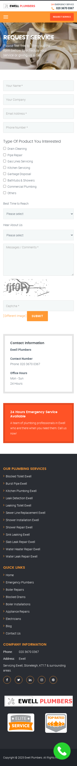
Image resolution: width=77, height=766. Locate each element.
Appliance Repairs (18, 611)
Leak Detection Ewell (19, 498)
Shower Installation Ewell (22, 520)
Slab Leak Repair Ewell (20, 542)
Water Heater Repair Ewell (23, 549)
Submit (37, 316)
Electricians (13, 619)
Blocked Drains (15, 597)
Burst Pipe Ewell (16, 483)
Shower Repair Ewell (19, 527)
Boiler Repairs (15, 590)
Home (10, 575)
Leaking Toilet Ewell (18, 505)
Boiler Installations (18, 604)
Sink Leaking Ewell (18, 534)
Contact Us (13, 633)
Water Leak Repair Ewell (21, 556)
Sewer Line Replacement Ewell (25, 513)
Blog (9, 626)
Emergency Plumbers (20, 582)
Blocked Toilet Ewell (18, 476)
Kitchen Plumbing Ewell (21, 491)
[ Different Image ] (14, 316)
